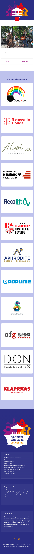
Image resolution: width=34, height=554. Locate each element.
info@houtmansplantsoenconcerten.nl (14, 465)
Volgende (25, 61)
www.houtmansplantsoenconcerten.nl (14, 467)
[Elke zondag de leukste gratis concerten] (17, 8)
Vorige (7, 61)
